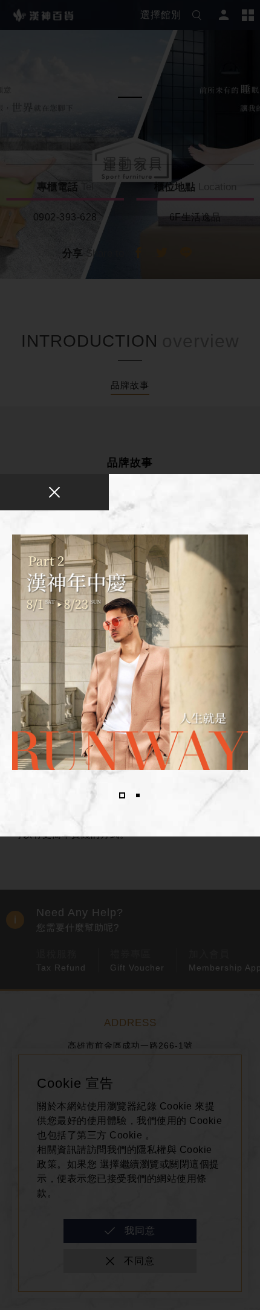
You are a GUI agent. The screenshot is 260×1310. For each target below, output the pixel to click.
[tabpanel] (130, 652)
